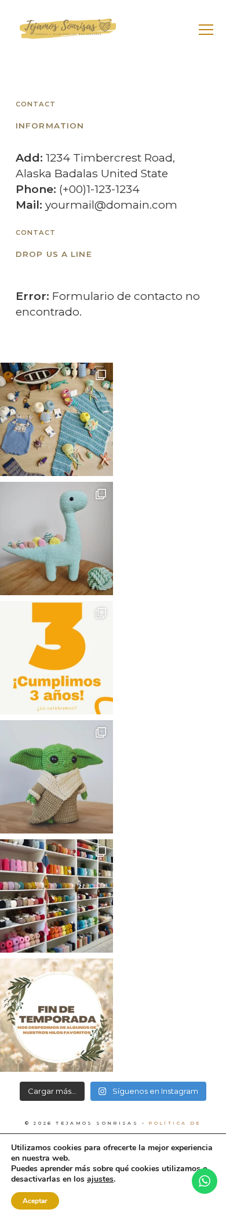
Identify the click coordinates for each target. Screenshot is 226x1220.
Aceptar (35, 1200)
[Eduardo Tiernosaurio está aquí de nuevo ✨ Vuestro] (56, 538)
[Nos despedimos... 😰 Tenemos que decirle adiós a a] (56, 1015)
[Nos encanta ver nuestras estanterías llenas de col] (56, 896)
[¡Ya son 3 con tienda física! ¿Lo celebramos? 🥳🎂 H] (56, 657)
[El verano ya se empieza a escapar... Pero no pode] (56, 419)
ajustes (100, 1179)
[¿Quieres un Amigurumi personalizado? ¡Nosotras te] (56, 776)
